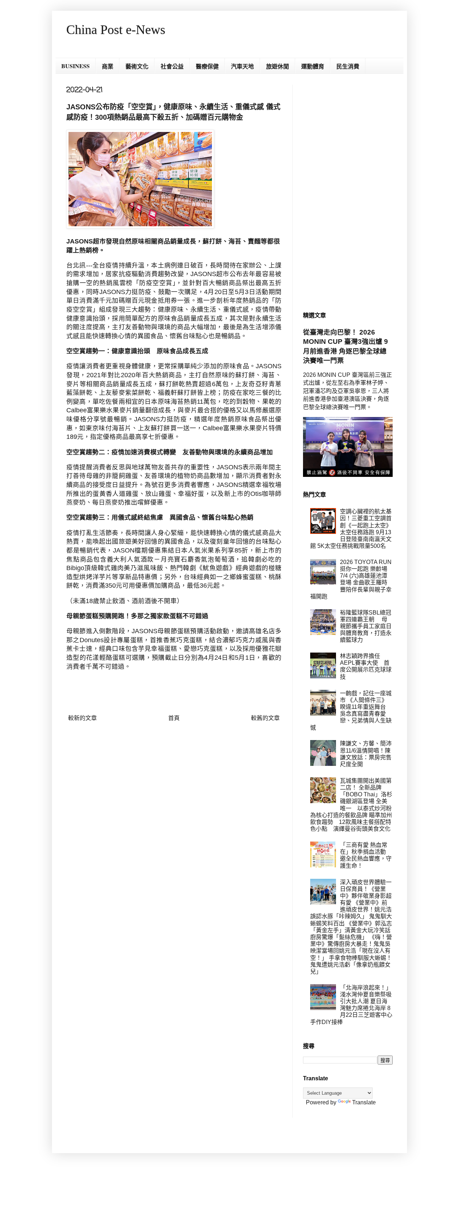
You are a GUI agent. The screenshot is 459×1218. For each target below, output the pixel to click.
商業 (107, 66)
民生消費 (347, 66)
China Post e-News (115, 30)
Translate (364, 1102)
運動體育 (312, 66)
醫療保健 (207, 66)
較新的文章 (82, 718)
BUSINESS (75, 66)
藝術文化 (137, 66)
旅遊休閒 (277, 66)
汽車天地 (242, 66)
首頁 (174, 718)
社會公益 (172, 66)
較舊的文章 (265, 718)
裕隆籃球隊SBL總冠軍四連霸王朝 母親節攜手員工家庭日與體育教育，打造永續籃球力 (366, 626)
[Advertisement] (348, 192)
